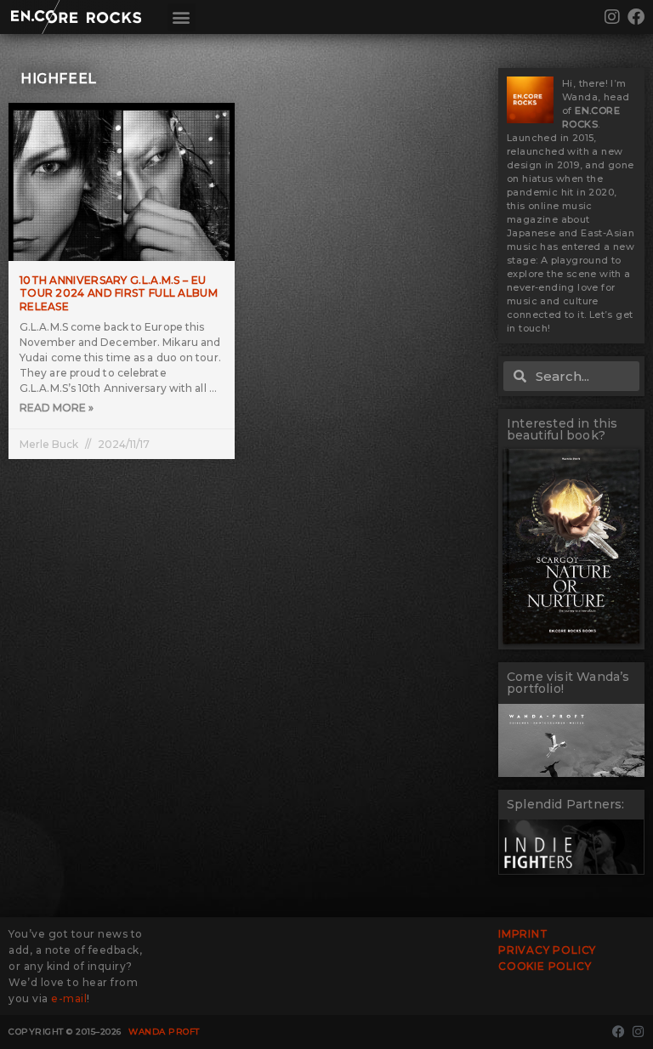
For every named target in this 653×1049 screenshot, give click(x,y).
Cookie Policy (544, 966)
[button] (182, 17)
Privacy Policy (547, 950)
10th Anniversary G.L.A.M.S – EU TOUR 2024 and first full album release (119, 293)
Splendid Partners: (566, 804)
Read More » (57, 407)
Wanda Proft (164, 1031)
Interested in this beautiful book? (562, 429)
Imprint (523, 933)
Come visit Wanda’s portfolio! (568, 682)
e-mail (69, 998)
